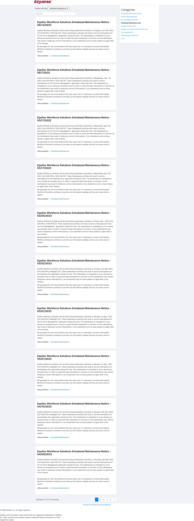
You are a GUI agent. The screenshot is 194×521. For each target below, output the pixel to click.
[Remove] (67, 8)
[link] (93, 499)
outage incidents (128, 26)
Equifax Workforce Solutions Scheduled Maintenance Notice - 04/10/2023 (74, 405)
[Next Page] (114, 499)
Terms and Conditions (102, 505)
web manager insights (129, 35)
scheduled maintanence (60, 56)
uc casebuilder (127, 32)
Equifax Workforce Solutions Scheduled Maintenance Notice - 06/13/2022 (74, 24)
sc (123, 39)
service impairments (129, 20)
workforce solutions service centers (134, 29)
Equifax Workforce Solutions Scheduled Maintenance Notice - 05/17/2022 (74, 119)
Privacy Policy (88, 505)
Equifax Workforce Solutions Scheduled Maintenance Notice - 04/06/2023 (74, 453)
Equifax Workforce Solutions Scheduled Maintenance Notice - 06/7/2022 (74, 71)
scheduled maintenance (131, 13)
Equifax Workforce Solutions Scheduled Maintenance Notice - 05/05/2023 (74, 214)
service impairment (129, 17)
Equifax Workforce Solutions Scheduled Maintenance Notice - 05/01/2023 (74, 310)
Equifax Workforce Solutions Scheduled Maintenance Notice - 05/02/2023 (74, 262)
